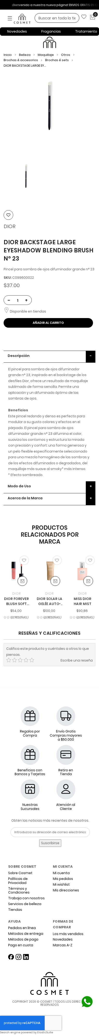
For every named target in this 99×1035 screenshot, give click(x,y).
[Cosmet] (28, 19)
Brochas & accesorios (21, 60)
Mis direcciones (66, 890)
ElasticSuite (45, 1032)
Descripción (19, 355)
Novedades (17, 31)
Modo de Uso (19, 486)
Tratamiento (86, 31)
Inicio (8, 54)
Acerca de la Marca (25, 498)
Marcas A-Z (62, 945)
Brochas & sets (57, 60)
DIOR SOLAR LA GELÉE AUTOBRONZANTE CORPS (49, 601)
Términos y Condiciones (19, 891)
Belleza (25, 54)
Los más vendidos (68, 934)
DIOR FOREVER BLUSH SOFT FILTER (16, 601)
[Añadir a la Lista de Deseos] (8, 215)
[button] (24, 560)
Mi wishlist (61, 885)
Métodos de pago (23, 939)
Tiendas (15, 910)
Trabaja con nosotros (26, 898)
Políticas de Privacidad (18, 881)
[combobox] (57, 18)
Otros (66, 54)
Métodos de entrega (25, 934)
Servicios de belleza (24, 904)
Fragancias (51, 31)
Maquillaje (46, 54)
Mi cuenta (61, 873)
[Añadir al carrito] (22, 581)
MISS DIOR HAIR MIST (83, 601)
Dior (10, 226)
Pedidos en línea (22, 928)
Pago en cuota (20, 945)
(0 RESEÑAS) (20, 617)
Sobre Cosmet (20, 873)
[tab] (49, 357)
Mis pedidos (63, 879)
